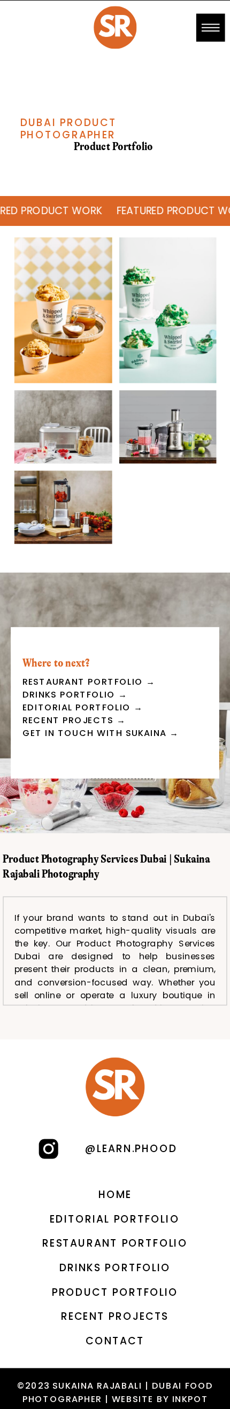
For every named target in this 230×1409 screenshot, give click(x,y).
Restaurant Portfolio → (89, 681)
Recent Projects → (74, 720)
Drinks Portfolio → (75, 694)
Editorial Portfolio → (82, 707)
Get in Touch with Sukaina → (100, 733)
